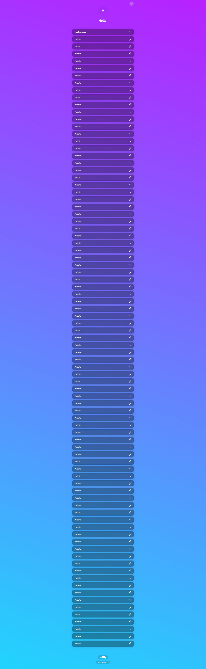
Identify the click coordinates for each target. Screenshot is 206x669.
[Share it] (132, 4)
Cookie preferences (103, 662)
